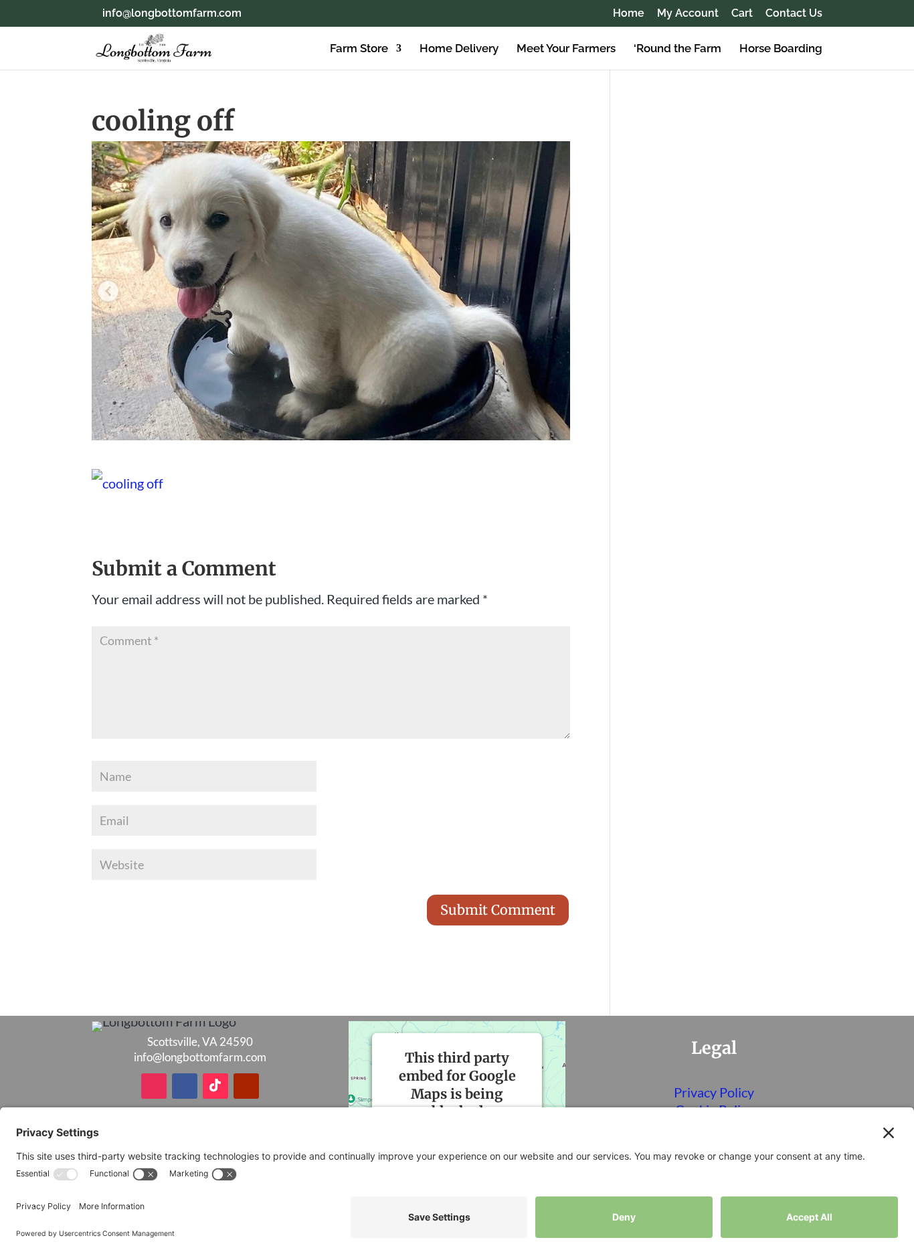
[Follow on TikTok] (215, 1086)
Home (628, 13)
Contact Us (793, 13)
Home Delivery (459, 49)
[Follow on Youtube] (246, 1086)
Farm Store (359, 49)
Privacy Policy (714, 1092)
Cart (742, 13)
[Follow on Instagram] (154, 1086)
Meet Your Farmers (566, 49)
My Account (688, 13)
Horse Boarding (780, 49)
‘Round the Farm (677, 49)
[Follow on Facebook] (184, 1086)
